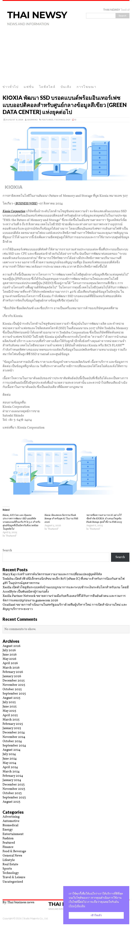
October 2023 (12, 793)
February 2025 (13, 724)
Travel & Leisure (14, 877)
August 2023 (11, 802)
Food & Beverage (14, 851)
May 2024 (9, 763)
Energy (8, 830)
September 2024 (14, 746)
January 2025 (12, 728)
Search (7, 550)
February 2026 (13, 672)
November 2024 (14, 737)
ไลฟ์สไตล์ (47, 87)
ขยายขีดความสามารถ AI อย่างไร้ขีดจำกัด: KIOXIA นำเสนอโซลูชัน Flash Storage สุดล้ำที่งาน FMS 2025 (104, 519)
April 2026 (10, 663)
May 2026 (9, 659)
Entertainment (13, 834)
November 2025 (14, 685)
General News (12, 856)
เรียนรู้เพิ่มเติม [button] (77, 905)
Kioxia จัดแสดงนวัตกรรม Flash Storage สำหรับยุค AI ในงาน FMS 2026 (61, 519)
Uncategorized (13, 882)
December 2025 (14, 681)
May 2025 (9, 711)
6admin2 (32, 119)
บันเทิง (66, 87)
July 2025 (9, 702)
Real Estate (10, 864)
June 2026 (10, 655)
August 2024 (11, 750)
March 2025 (11, 720)
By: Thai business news (18, 902)
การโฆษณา (86, 87)
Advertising (11, 817)
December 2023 (14, 785)
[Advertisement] (66, 57)
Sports (7, 869)
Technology (62, 119)
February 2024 (13, 776)
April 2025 (10, 715)
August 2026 (11, 646)
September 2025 (14, 694)
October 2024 (12, 741)
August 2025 (11, 698)
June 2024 (10, 759)
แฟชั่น (29, 87)
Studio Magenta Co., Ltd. (35, 918)
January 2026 (12, 676)
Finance (8, 847)
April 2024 (10, 767)
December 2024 (14, 732)
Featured (47, 119)
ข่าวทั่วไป (11, 87)
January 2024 (12, 780)
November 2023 (14, 789)
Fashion (8, 838)
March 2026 (11, 668)
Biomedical (10, 825)
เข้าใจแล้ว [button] (96, 915)
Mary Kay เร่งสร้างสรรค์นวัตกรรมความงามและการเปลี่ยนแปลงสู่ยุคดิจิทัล (52, 574)
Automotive (11, 821)
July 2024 (9, 754)
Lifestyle (9, 860)
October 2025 (12, 689)
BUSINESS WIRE (26, 204)
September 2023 (14, 797)
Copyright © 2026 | (13, 918)
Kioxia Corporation (14, 211)
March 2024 (11, 771)
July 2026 (9, 650)
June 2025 (9, 706)
